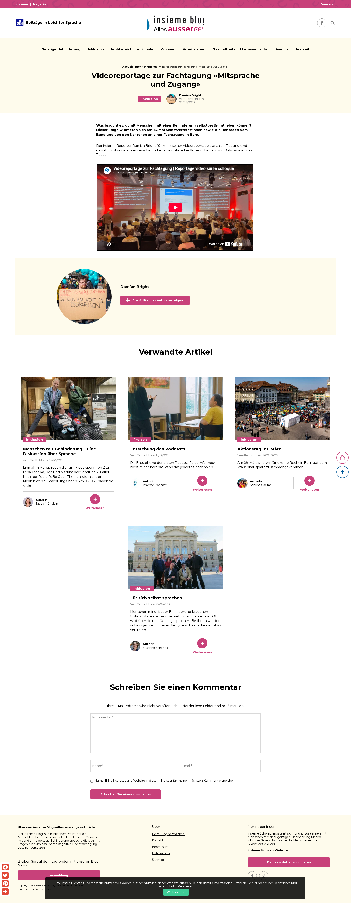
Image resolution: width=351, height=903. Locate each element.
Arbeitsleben (194, 49)
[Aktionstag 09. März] (282, 408)
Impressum (160, 847)
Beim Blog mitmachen (168, 834)
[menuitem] (23, 4)
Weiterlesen (95, 508)
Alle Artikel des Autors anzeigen (157, 300)
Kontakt (157, 840)
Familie (282, 49)
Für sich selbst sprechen (156, 597)
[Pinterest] (5, 883)
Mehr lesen (185, 886)
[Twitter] (5, 875)
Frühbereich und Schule (132, 49)
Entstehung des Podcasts (157, 449)
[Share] (5, 892)
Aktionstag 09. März (259, 449)
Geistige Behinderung (61, 49)
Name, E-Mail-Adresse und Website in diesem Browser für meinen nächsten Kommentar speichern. (165, 780)
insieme (22, 4)
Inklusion (96, 49)
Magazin (39, 4)
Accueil (127, 66)
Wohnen (168, 49)
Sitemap (158, 860)
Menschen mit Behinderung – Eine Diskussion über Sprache (59, 451)
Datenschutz (161, 853)
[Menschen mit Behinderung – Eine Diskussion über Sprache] (68, 408)
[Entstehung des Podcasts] (175, 408)
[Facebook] (5, 867)
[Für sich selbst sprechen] (175, 557)
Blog (138, 66)
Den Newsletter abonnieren (289, 862)
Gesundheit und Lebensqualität (241, 49)
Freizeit (302, 49)
